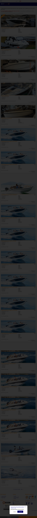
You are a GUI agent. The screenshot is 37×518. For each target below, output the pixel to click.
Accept (20, 511)
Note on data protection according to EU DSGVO (17, 509)
